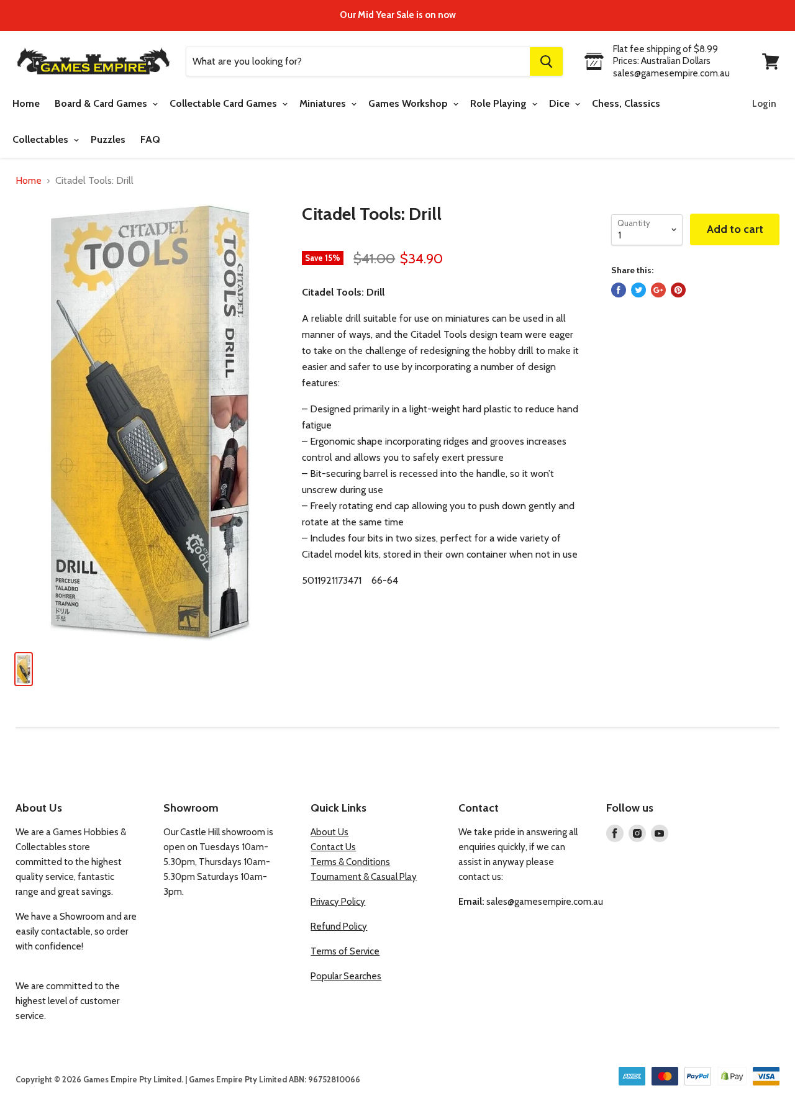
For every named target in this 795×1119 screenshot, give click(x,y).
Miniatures (323, 103)
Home (26, 103)
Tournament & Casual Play (364, 876)
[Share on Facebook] (618, 290)
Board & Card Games (102, 103)
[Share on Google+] (658, 290)
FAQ (150, 139)
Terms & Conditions (350, 862)
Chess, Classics (626, 103)
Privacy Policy (338, 901)
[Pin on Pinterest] (678, 290)
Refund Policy (339, 926)
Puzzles (108, 139)
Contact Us (333, 847)
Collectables (41, 139)
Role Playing (499, 103)
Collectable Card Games (224, 103)
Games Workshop (409, 103)
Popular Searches (346, 976)
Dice (560, 103)
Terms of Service (345, 951)
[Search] (546, 61)
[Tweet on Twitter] (638, 290)
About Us (329, 832)
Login (764, 103)
